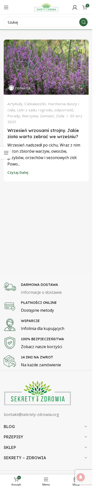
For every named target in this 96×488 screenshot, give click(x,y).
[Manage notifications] (81, 477)
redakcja (22, 87)
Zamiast (47, 115)
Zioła (60, 115)
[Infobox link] (48, 289)
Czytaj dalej (17, 172)
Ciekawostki (35, 103)
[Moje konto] (75, 7)
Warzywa (30, 115)
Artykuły (14, 103)
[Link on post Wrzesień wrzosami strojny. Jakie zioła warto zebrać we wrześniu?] (46, 67)
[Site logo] (46, 7)
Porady (13, 115)
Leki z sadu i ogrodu (34, 109)
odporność (63, 109)
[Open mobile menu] (6, 7)
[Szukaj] (83, 22)
